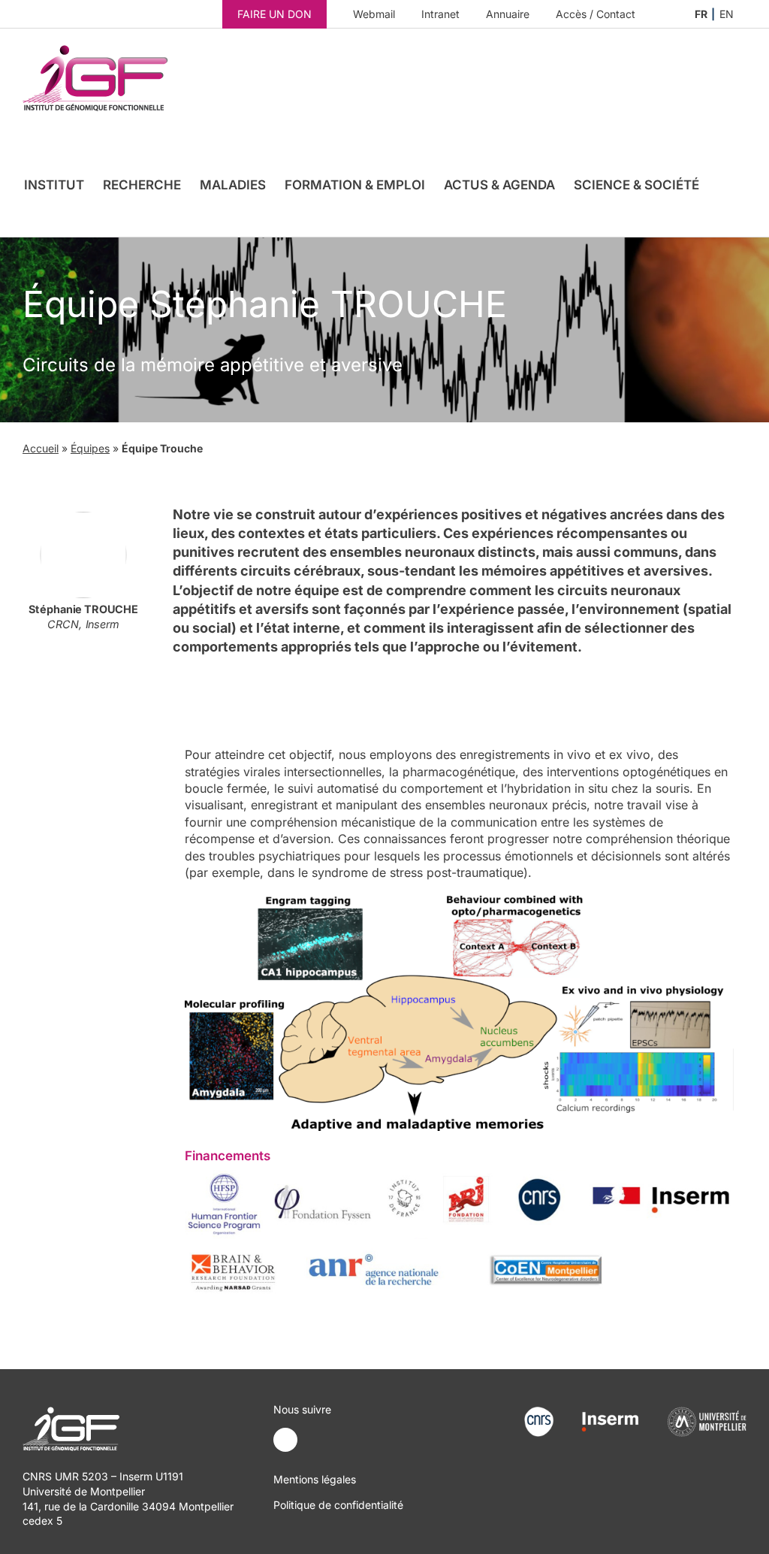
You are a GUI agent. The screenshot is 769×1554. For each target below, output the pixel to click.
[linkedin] (285, 1440)
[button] (723, 185)
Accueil (41, 448)
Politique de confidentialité (338, 1504)
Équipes (90, 448)
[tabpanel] (459, 1009)
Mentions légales (314, 1479)
